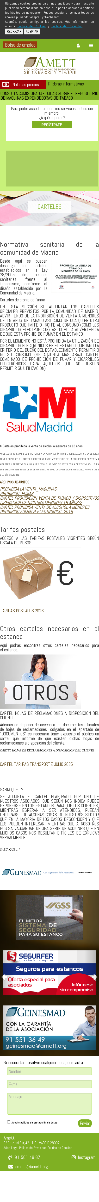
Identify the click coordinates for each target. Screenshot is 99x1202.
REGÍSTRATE (52, 124)
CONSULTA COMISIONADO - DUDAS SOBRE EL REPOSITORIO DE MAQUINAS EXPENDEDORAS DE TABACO (49, 95)
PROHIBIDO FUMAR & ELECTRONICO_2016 (36, 512)
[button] (7, 973)
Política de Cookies (32, 26)
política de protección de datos (38, 1122)
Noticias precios (25, 85)
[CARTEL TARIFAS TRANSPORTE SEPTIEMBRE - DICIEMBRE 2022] (0, 778)
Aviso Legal (11, 1148)
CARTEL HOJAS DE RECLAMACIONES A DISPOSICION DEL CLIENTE (47, 750)
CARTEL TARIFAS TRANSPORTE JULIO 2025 (36, 764)
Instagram (86, 1157)
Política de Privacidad (66, 26)
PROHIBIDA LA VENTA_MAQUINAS (28, 489)
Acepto (34, 1122)
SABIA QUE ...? (10, 849)
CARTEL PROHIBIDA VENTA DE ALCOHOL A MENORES (44, 507)
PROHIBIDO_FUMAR (16, 494)
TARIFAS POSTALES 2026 (22, 611)
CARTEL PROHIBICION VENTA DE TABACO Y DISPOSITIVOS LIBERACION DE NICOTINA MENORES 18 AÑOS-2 (49, 500)
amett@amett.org (31, 1166)
